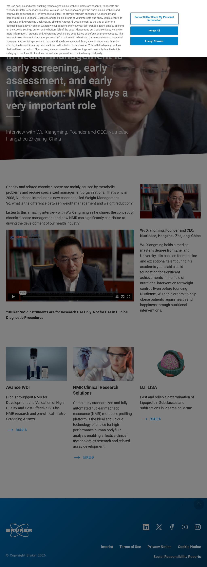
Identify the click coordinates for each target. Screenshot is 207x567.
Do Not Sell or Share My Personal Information (154, 19)
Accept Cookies (154, 41)
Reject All (154, 30)
